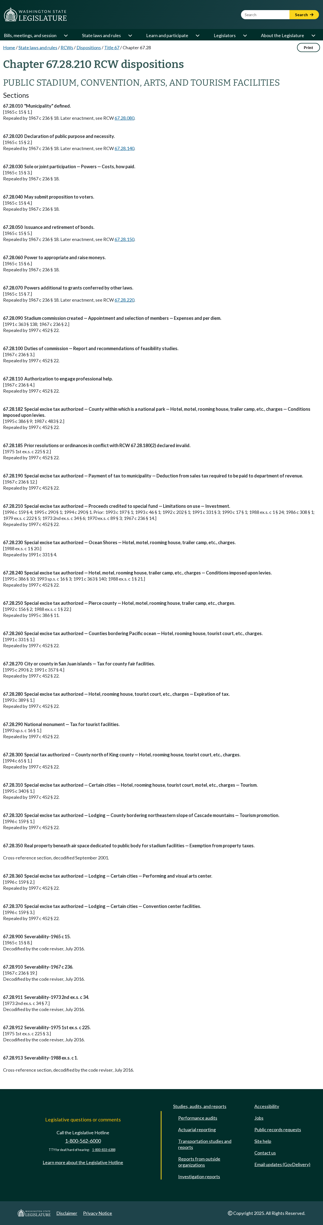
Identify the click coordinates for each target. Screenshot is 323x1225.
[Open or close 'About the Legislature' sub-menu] (313, 35)
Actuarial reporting (197, 1129)
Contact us (265, 1153)
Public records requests (277, 1129)
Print (308, 47)
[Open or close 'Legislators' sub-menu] (245, 35)
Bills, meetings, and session (30, 35)
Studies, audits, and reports (199, 1106)
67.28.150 (124, 239)
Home (9, 47)
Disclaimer (66, 1213)
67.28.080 (124, 118)
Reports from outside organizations (199, 1162)
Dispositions (88, 47)
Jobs (258, 1118)
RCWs (67, 47)
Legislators (225, 35)
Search (302, 14)
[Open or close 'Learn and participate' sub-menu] (197, 35)
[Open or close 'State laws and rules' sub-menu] (130, 35)
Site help (262, 1141)
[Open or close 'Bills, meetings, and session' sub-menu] (65, 35)
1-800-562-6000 (83, 1141)
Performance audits (197, 1118)
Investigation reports (199, 1176)
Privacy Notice (97, 1213)
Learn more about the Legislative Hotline (83, 1162)
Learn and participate (167, 35)
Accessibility (266, 1106)
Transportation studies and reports (204, 1144)
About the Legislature (282, 35)
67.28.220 (124, 300)
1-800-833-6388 (103, 1150)
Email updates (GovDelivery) (282, 1164)
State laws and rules (101, 35)
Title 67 (111, 47)
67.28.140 (124, 148)
